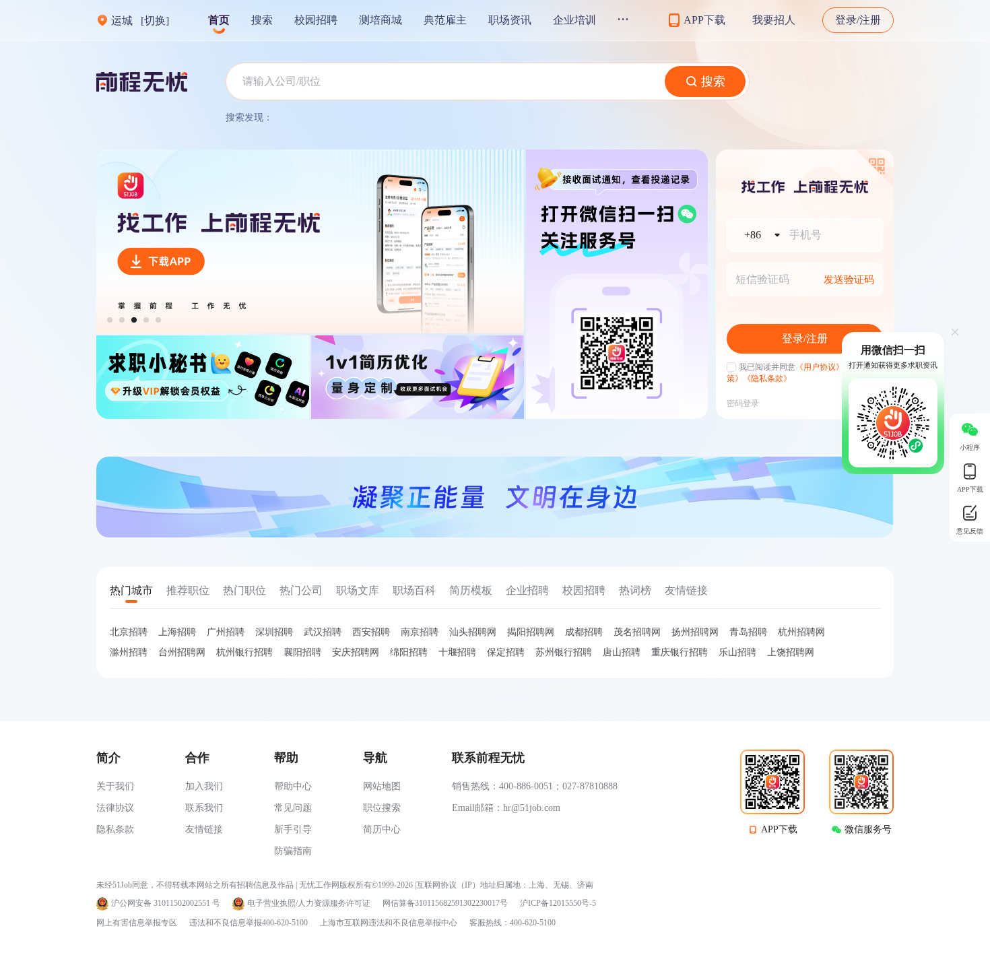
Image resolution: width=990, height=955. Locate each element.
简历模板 (470, 590)
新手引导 (293, 829)
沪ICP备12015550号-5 (558, 903)
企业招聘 (527, 590)
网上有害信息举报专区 (136, 922)
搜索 (262, 20)
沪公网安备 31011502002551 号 (165, 903)
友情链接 (686, 590)
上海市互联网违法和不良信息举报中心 (388, 922)
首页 (219, 20)
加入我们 (204, 786)
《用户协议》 (819, 367)
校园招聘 (315, 20)
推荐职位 (187, 590)
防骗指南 (293, 851)
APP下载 (779, 829)
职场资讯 (509, 20)
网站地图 (382, 786)
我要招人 (773, 20)
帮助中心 (293, 786)
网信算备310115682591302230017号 (445, 903)
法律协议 (115, 808)
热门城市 (131, 590)
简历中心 (382, 829)
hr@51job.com (531, 808)
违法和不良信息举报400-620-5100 (248, 922)
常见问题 (293, 808)
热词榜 (635, 590)
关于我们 (115, 786)
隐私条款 (115, 829)
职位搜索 (382, 808)
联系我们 (204, 808)
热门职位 (244, 590)
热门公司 (301, 590)
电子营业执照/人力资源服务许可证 (308, 903)
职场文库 (357, 590)
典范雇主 (445, 20)
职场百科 (414, 590)
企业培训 (574, 20)
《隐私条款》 (767, 378)
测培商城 (380, 20)
